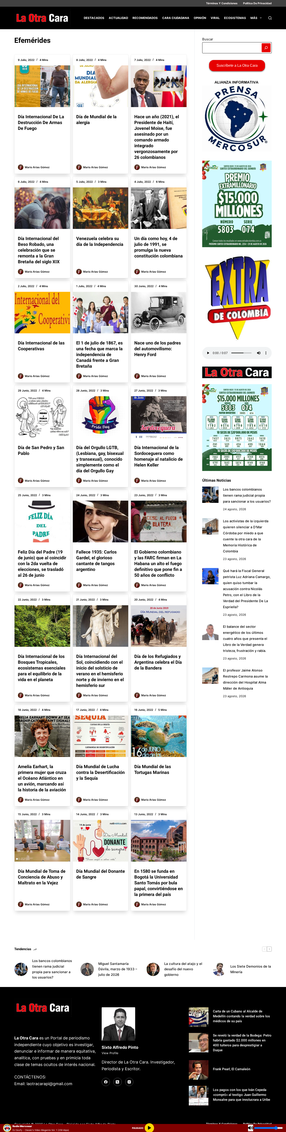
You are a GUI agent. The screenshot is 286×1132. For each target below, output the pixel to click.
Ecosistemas (235, 18)
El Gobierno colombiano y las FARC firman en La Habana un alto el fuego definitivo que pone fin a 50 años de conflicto (158, 563)
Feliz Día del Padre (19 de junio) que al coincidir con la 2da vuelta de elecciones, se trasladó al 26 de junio (42, 563)
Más (253, 18)
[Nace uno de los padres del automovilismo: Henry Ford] (159, 312)
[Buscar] (270, 18)
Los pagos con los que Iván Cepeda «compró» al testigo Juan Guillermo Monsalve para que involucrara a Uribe (241, 1095)
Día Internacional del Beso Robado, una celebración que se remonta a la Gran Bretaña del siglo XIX (39, 250)
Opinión (200, 18)
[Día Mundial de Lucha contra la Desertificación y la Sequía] (100, 736)
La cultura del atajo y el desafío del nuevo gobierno (183, 969)
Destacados (94, 18)
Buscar (207, 39)
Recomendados (145, 18)
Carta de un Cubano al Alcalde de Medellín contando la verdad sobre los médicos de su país (241, 1016)
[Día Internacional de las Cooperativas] (42, 312)
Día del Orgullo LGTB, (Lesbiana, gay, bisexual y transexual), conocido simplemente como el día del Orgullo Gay (100, 459)
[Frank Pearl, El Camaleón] (198, 1070)
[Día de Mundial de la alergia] (100, 86)
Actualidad (118, 18)
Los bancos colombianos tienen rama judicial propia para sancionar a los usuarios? (247, 495)
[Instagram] (129, 1082)
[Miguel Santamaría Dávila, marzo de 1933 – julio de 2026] (87, 969)
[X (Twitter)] (117, 1082)
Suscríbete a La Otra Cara (237, 65)
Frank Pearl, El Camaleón (231, 1069)
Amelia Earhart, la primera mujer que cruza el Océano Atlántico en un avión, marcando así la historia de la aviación (42, 778)
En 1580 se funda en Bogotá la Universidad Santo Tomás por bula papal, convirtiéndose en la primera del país (158, 883)
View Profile (110, 1053)
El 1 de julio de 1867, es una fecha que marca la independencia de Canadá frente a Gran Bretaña (99, 354)
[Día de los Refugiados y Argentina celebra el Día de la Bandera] (159, 626)
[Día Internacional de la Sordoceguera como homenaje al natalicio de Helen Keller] (159, 417)
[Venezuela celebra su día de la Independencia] (100, 208)
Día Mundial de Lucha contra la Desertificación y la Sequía (100, 772)
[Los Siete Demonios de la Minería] (219, 969)
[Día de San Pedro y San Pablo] (42, 417)
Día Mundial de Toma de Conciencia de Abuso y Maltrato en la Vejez (41, 877)
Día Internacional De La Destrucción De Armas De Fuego (41, 122)
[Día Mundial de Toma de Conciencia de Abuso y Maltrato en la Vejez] (42, 840)
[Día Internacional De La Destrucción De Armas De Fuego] (42, 86)
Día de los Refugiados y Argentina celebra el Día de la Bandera (158, 662)
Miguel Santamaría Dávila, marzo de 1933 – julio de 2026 (117, 969)
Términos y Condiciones (222, 3)
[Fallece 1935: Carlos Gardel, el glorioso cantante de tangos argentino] (100, 521)
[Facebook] (106, 1082)
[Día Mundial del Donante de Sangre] (100, 840)
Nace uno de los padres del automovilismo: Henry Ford (157, 348)
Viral (215, 18)
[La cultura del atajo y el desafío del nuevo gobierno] (153, 969)
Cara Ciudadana (175, 18)
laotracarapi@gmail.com (49, 1083)
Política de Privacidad (257, 3)
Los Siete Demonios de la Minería (250, 969)
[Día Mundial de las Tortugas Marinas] (159, 736)
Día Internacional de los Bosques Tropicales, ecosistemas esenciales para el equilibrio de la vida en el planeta (41, 668)
